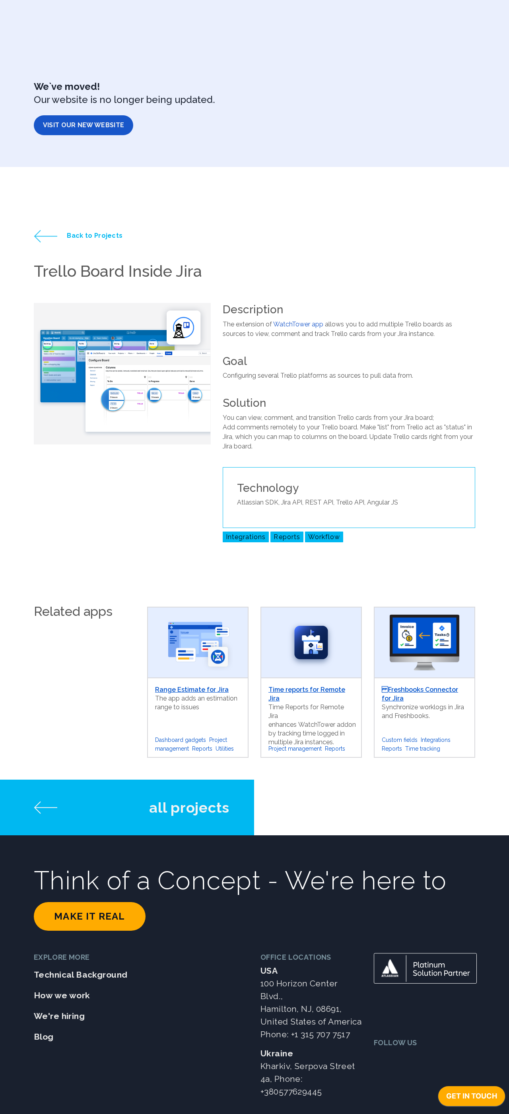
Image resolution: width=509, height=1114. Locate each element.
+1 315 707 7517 (320, 1034)
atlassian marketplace (260, 565)
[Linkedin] (401, 1058)
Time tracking (422, 748)
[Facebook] (421, 1058)
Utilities (225, 748)
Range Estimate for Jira (192, 689)
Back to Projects (93, 235)
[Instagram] (440, 1058)
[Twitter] (382, 1058)
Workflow (324, 537)
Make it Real (89, 916)
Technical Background (80, 975)
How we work (62, 995)
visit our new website (83, 125)
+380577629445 (291, 1092)
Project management (295, 748)
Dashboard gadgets (180, 740)
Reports (287, 537)
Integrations (246, 537)
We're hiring (59, 1016)
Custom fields (400, 740)
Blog (44, 1037)
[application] (471, 1098)
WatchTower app (298, 324)
